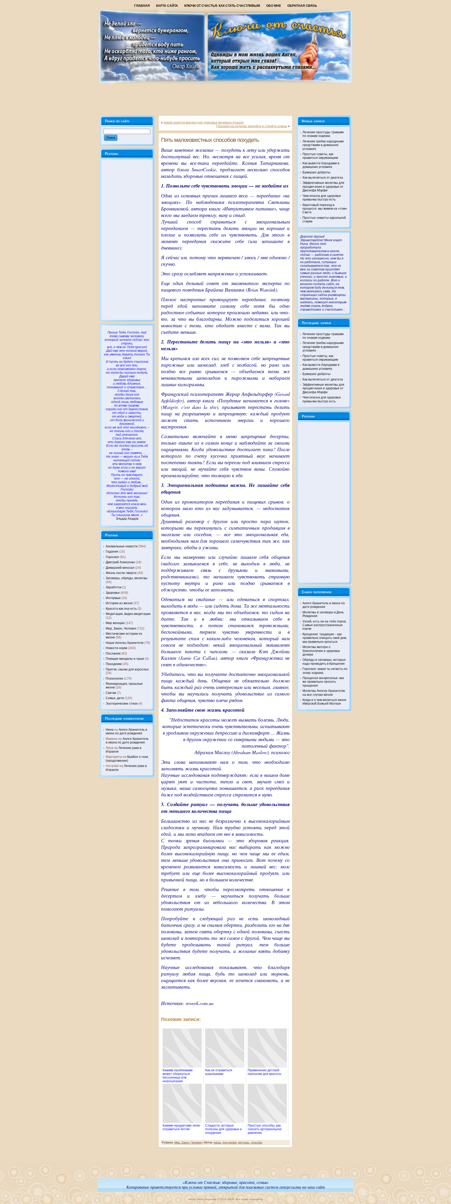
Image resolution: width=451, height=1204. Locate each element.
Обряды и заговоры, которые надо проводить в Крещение (324, 661)
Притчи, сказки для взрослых (127, 669)
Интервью (113, 598)
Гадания (112, 551)
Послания (113, 653)
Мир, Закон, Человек (121, 628)
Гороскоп (112, 557)
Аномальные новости (122, 546)
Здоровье (113, 593)
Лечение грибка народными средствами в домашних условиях (323, 145)
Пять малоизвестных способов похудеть (210, 140)
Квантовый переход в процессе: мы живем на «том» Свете (324, 208)
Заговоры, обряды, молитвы (126, 578)
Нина (110, 729)
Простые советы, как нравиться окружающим (320, 156)
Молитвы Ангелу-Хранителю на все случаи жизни (323, 692)
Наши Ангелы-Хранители (125, 643)
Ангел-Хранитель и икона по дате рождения (126, 731)
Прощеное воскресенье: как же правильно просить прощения (323, 681)
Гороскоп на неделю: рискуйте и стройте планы (251, 126)
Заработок (113, 587)
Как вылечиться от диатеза (322, 177)
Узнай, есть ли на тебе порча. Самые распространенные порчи (324, 625)
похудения (229, 1142)
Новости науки (116, 648)
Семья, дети (115, 698)
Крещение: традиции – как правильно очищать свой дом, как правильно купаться (324, 638)
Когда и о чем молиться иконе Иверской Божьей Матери (324, 701)
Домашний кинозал (120, 568)
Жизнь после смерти (121, 573)
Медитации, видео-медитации (128, 614)
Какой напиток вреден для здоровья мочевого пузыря (204, 122)
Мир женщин (115, 623)
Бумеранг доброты (316, 172)
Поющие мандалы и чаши (125, 659)
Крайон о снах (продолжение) (127, 758)
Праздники (114, 664)
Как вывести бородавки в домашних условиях (320, 165)
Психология (114, 678)
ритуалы (243, 1142)
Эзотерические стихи (122, 703)
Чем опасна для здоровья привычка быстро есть (321, 197)
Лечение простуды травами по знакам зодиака (323, 134)
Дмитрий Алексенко (120, 562)
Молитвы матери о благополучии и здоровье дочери (321, 650)
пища (217, 1142)
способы (256, 1142)
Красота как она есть (121, 608)
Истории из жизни (119, 603)
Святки (111, 693)
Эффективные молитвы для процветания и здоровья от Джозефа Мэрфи (323, 186)
